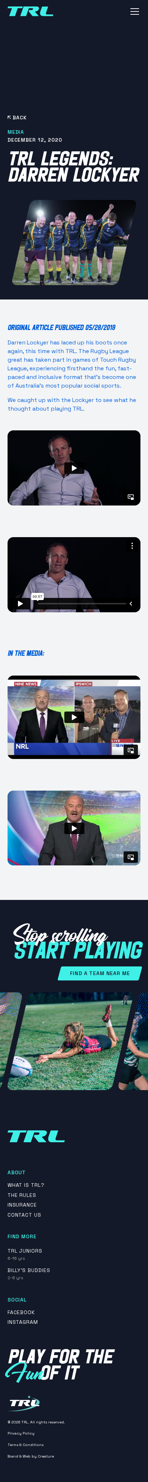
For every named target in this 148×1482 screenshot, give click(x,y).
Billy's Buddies (29, 1270)
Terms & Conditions (25, 1444)
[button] (133, 11)
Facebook (21, 1312)
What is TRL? (26, 1185)
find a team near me (100, 973)
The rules (22, 1195)
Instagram (23, 1322)
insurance (22, 1205)
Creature (46, 1456)
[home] (31, 11)
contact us (25, 1215)
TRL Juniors (25, 1251)
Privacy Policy (21, 1433)
